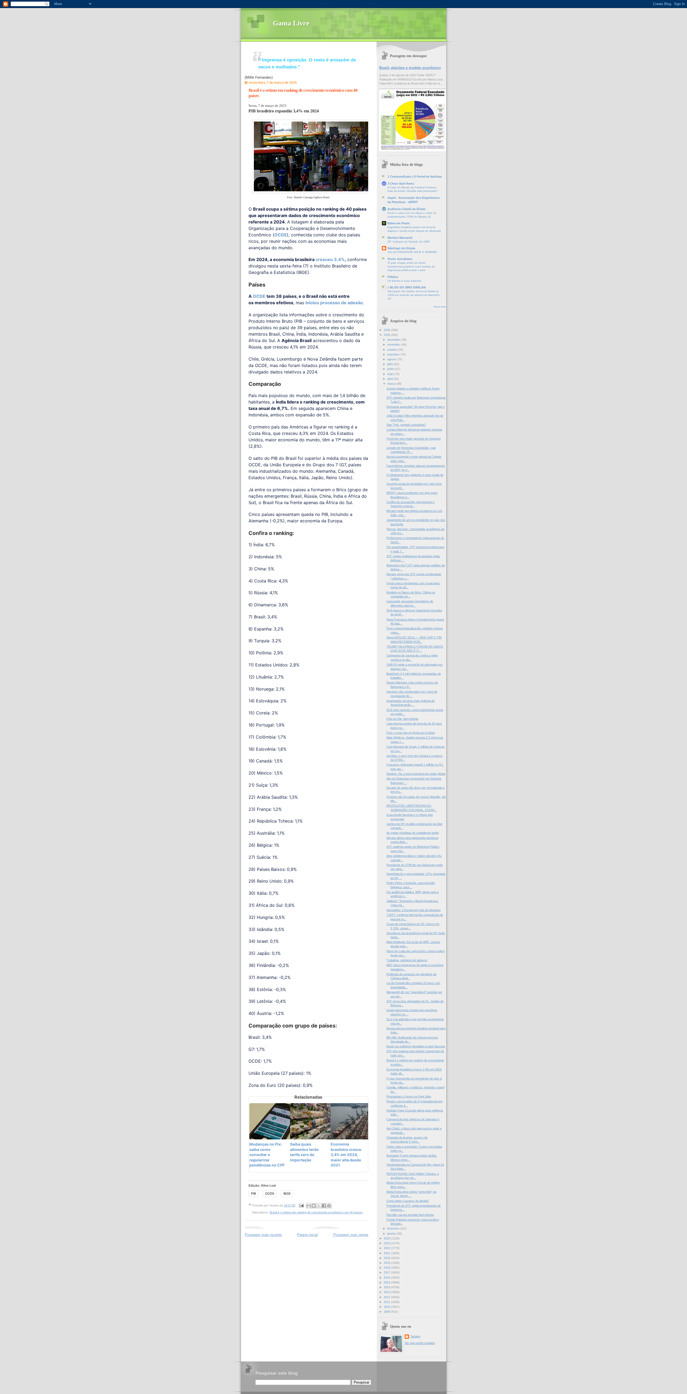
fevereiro (393, 1228)
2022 (387, 1248)
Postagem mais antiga (350, 1235)
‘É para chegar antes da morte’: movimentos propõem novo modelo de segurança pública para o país (411, 266)
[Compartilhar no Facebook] (324, 1205)
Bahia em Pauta (399, 223)
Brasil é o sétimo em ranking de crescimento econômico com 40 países (316, 1212)
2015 (387, 1282)
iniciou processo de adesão (334, 302)
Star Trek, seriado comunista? (406, 424)
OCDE (280, 234)
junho (391, 368)
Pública (393, 276)
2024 (387, 1238)
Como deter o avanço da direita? (407, 1200)
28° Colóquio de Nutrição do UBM (408, 241)
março (391, 383)
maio (390, 374)
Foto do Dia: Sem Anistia (402, 718)
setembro (393, 354)
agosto (392, 359)
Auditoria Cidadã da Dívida (406, 209)
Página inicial (307, 1235)
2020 (387, 1258)
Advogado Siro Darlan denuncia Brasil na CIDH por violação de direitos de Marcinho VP (414, 295)
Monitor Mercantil (400, 237)
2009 (387, 1311)
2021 (387, 1253)
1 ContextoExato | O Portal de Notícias (415, 176)
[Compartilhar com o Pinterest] (329, 1205)
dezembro (394, 339)
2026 (387, 330)
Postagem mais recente (263, 1235)
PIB (253, 1193)
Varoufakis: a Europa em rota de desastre (413, 910)
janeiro (392, 1233)
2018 (387, 1267)
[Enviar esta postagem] (301, 1205)
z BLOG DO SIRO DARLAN (407, 287)
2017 (387, 1272)
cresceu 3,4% (330, 259)
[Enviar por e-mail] (308, 1205)
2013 (387, 1292)
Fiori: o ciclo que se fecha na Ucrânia (410, 732)
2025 (387, 334)
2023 (387, 1243)
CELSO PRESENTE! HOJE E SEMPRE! (412, 252)
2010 (387, 1306)
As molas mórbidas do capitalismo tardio (412, 832)
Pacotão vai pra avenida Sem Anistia (410, 1214)
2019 (387, 1262)
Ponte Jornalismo (400, 259)
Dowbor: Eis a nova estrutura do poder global (415, 773)
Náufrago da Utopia (401, 248)
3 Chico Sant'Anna (401, 183)
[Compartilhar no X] (318, 1205)
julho (390, 364)
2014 (387, 1287)
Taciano (415, 1336)
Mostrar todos (439, 307)
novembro (394, 344)
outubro (392, 349)
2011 (387, 1302)
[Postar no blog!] (313, 1205)
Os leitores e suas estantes (404, 280)
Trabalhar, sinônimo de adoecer (406, 960)
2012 (387, 1297)
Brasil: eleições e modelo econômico (410, 68)
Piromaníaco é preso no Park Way (408, 1096)
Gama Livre (291, 23)
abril (390, 378)
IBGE (287, 1193)
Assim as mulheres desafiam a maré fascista (415, 1046)
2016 (387, 1277)
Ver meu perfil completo (420, 1343)
